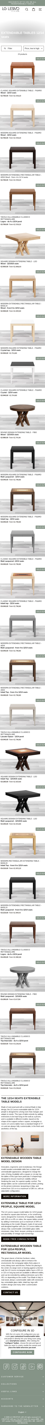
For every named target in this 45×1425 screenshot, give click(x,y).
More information (14, 1196)
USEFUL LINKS (9, 1391)
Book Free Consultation (19, 1239)
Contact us (10, 1292)
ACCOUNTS (7, 1399)
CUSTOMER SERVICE (12, 1377)
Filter (9, 48)
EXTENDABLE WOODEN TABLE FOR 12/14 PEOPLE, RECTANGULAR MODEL (21, 1249)
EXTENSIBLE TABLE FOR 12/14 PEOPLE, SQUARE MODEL (21, 1205)
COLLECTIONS (9, 1384)
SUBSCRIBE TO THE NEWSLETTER (19, 1406)
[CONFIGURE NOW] (22, 1330)
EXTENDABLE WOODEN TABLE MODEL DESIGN (21, 1159)
